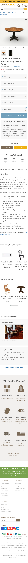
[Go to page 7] (16, 305)
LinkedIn (17, 528)
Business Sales (4, 488)
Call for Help (8, 147)
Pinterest (11, 528)
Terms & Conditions (5, 491)
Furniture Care (18, 491)
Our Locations (4, 486)
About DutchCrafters (5, 483)
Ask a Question (20, 147)
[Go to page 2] (11, 305)
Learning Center (18, 483)
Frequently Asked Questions (20, 488)
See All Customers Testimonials (14, 367)
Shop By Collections (5, 507)
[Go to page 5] (14, 305)
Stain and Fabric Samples (6, 511)
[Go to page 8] (17, 305)
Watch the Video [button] (14, 454)
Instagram (14, 528)
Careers (2, 497)
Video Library (17, 486)
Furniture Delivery (4, 495)
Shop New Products (5, 509)
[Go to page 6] (15, 305)
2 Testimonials (17, 66)
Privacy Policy (4, 493)
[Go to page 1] (11, 273)
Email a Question (14, 536)
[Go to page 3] (12, 305)
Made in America (4, 490)
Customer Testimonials (19, 490)
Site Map (3, 512)
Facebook (2, 528)
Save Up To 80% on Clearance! (14, 1)
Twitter (5, 528)
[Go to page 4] (13, 305)
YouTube (8, 528)
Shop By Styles (4, 504)
